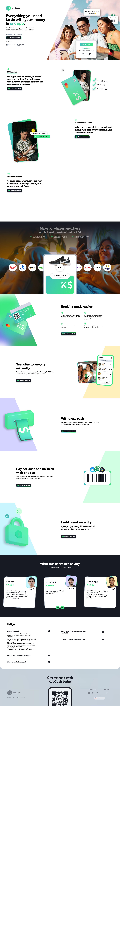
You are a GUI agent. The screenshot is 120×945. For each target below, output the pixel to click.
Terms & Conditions (22, 698)
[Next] (62, 607)
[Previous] (57, 607)
